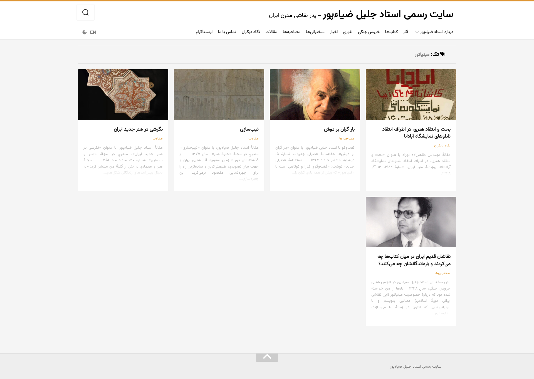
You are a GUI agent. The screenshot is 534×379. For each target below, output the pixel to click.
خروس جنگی (369, 31)
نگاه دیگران (251, 31)
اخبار (334, 31)
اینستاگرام (204, 31)
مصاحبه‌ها (291, 31)
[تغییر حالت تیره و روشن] (84, 32)
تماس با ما (227, 31)
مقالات (271, 31)
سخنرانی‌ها (315, 31)
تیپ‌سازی (249, 129)
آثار (405, 31)
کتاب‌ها (391, 31)
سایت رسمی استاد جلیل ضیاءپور (388, 13)
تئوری (347, 31)
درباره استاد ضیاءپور (436, 31)
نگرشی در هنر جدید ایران (138, 129)
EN (93, 32)
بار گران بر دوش (339, 129)
